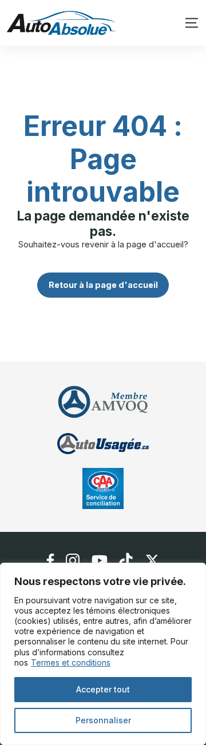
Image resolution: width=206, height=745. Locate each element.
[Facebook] (50, 560)
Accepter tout (103, 689)
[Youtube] (100, 560)
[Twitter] (152, 560)
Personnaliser (103, 720)
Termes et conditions (70, 662)
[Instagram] (73, 561)
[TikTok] (126, 560)
